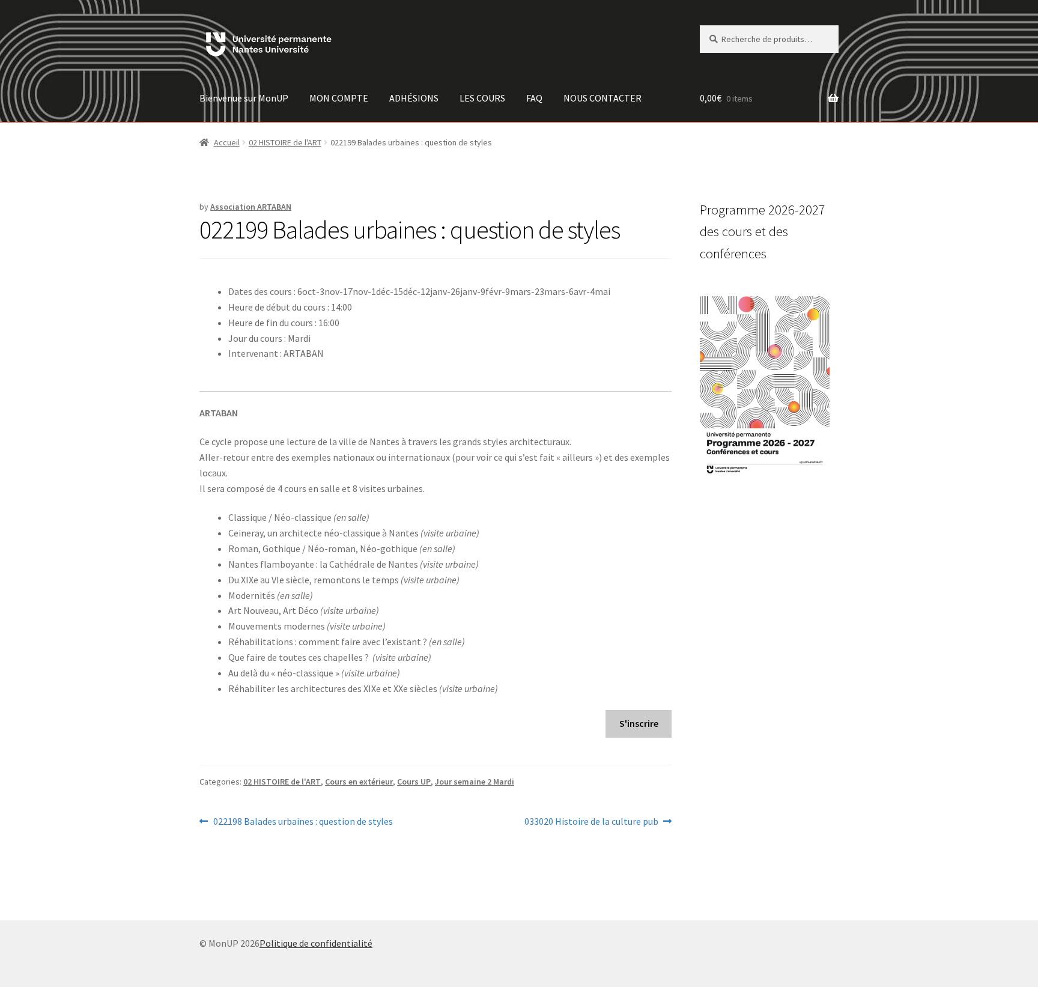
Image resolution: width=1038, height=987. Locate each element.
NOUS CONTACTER (602, 98)
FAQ (534, 98)
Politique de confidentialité (316, 943)
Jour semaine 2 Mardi (474, 781)
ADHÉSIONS (414, 98)
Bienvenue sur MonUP (243, 98)
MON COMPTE (338, 98)
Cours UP (414, 781)
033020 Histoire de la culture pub (591, 822)
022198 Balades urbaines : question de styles (303, 822)
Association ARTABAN (250, 206)
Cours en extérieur (359, 781)
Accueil (227, 142)
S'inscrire (638, 723)
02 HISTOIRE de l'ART (285, 142)
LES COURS (482, 98)
